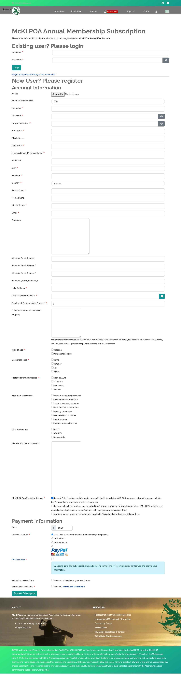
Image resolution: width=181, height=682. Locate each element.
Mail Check (58, 385)
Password (17, 59)
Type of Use (18, 350)
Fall (55, 368)
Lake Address (19, 288)
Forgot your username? (45, 74)
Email (15, 213)
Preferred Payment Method (25, 378)
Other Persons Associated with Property (26, 312)
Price (14, 527)
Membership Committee (64, 415)
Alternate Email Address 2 (24, 265)
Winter (56, 371)
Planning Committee (62, 411)
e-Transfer (58, 381)
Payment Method (21, 534)
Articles (93, 11)
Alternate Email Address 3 (24, 273)
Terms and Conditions (74, 586)
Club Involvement (20, 429)
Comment (16, 220)
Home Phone (18, 198)
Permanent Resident (62, 354)
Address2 (16, 160)
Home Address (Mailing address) (28, 153)
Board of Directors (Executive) (67, 395)
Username (17, 52)
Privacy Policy (18, 559)
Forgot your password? (23, 74)
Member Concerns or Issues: (25, 443)
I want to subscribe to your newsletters (71, 580)
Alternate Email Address (23, 258)
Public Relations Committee (66, 407)
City (15, 168)
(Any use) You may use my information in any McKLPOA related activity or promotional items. (96, 514)
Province (17, 175)
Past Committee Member (65, 423)
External (77, 11)
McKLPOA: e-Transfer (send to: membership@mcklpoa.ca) (80, 534)
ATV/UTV (57, 433)
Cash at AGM (59, 378)
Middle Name (18, 138)
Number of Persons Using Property (29, 303)
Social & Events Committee (66, 403)
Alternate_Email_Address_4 (25, 280)
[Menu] (167, 11)
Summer (57, 364)
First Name (18, 130)
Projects (130, 11)
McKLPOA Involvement (22, 395)
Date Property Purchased (24, 295)
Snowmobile (59, 437)
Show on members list (22, 100)
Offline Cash (59, 538)
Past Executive (60, 419)
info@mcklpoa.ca (23, 3)
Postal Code (19, 190)
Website (57, 389)
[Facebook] (163, 3)
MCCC (56, 429)
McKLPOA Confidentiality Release (28, 498)
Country (16, 183)
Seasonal (57, 350)
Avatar (15, 94)
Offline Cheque (60, 542)
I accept (69, 586)
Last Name (18, 145)
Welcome (59, 11)
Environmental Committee (65, 399)
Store (146, 11)
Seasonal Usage (20, 360)
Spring (56, 360)
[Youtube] (168, 3)
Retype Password (21, 123)
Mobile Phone (19, 205)
